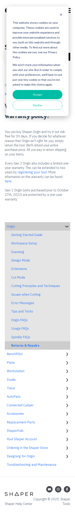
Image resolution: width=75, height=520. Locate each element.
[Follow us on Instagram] (58, 489)
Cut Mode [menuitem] (18, 277)
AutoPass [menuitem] (14, 396)
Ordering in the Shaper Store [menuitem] (27, 448)
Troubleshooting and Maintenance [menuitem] (31, 465)
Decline (37, 105)
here (8, 181)
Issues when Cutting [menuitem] (26, 294)
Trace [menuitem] (11, 388)
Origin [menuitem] (11, 226)
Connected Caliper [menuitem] (20, 405)
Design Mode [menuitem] (20, 260)
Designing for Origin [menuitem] (21, 456)
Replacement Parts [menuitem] (21, 422)
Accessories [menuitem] (15, 414)
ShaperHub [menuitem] (15, 431)
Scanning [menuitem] (17, 252)
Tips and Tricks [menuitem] (22, 311)
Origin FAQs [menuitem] (19, 320)
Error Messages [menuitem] (22, 303)
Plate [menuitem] (11, 363)
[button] (67, 227)
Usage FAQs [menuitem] (20, 328)
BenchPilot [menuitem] (15, 354)
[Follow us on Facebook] (67, 489)
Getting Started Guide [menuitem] (26, 235)
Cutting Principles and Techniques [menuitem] (35, 286)
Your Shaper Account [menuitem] (22, 439)
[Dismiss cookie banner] (61, 15)
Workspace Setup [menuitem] (24, 243)
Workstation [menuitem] (15, 371)
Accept (37, 94)
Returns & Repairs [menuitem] (25, 345)
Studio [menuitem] (11, 380)
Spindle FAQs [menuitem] (20, 337)
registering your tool (32, 172)
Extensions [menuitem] (19, 269)
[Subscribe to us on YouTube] (49, 489)
